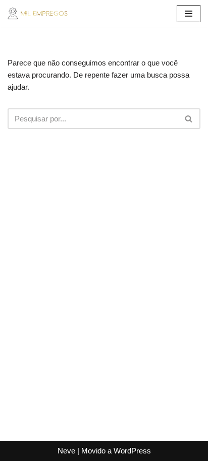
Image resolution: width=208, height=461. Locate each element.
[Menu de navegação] (188, 13)
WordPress (132, 450)
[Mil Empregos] (38, 13)
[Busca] (189, 118)
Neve (66, 450)
